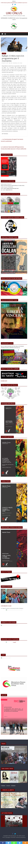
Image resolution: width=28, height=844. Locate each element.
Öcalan (21, 63)
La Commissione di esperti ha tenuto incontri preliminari (12, 140)
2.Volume (8, 785)
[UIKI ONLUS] (2, 34)
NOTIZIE (3, 53)
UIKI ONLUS (14, 13)
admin (11, 63)
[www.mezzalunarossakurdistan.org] (5, 657)
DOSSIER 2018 (4, 381)
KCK (18, 63)
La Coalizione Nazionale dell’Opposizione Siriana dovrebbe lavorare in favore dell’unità (13, 148)
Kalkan (16, 63)
